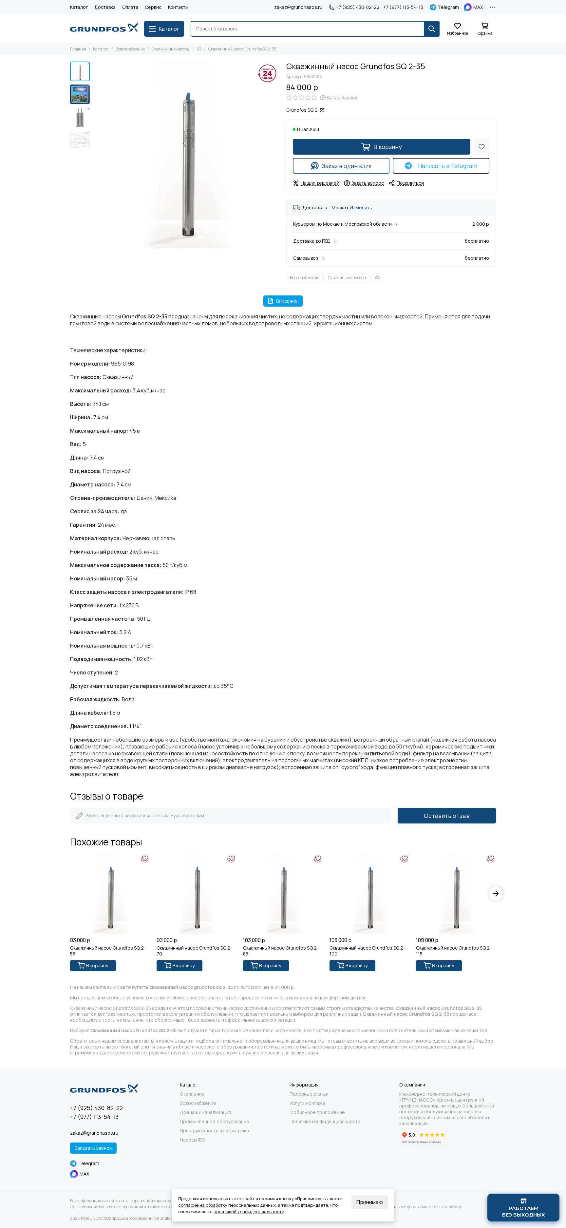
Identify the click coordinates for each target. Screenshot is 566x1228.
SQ (199, 49)
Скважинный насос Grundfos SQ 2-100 (367, 951)
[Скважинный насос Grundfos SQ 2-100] (369, 894)
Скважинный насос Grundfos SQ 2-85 (281, 951)
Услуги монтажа (307, 1103)
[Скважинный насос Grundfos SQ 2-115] (456, 894)
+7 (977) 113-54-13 (403, 7)
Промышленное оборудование (214, 1121)
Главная (78, 49)
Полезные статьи (309, 1094)
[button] (96, 155)
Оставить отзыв (447, 816)
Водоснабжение (130, 49)
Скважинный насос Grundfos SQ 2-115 (454, 951)
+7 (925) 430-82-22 (358, 7)
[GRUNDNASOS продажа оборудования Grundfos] (104, 29)
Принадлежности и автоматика (214, 1131)
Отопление (192, 1094)
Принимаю (369, 1202)
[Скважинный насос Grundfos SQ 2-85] (283, 894)
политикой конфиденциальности (249, 1212)
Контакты (178, 7)
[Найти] (432, 29)
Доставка (105, 7)
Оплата (130, 7)
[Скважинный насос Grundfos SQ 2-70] (196, 894)
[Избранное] (481, 147)
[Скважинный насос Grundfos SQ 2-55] (110, 894)
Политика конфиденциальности (325, 1121)
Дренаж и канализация (205, 1112)
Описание (287, 301)
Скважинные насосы (171, 49)
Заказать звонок (93, 1148)
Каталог (79, 7)
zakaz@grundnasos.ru (298, 7)
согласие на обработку (202, 1205)
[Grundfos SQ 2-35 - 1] (186, 155)
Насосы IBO (192, 1140)
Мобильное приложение (317, 1112)
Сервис (153, 7)
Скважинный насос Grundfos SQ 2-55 (108, 951)
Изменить (361, 207)
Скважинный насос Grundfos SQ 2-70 (194, 951)
